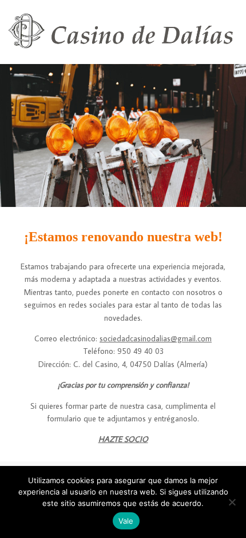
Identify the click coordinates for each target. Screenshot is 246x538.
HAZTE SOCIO (123, 439)
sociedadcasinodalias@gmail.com (156, 338)
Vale (126, 520)
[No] (231, 502)
